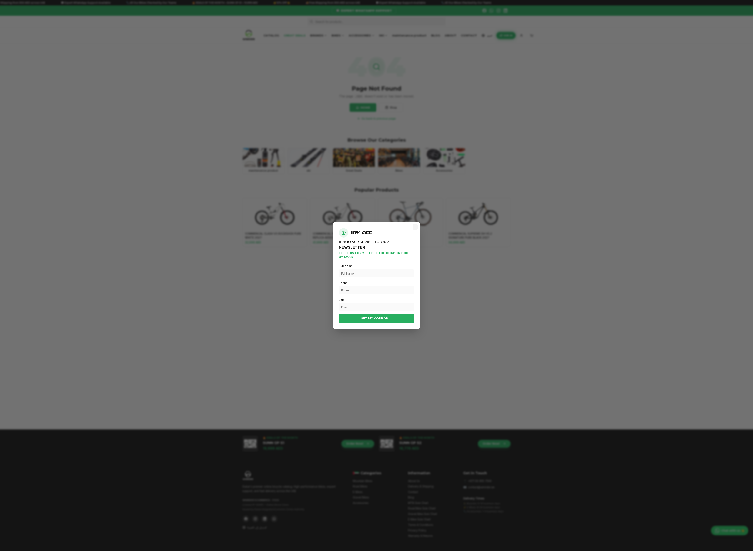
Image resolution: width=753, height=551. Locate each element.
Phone (343, 283)
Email (342, 299)
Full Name (346, 266)
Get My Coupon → (376, 318)
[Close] (415, 227)
